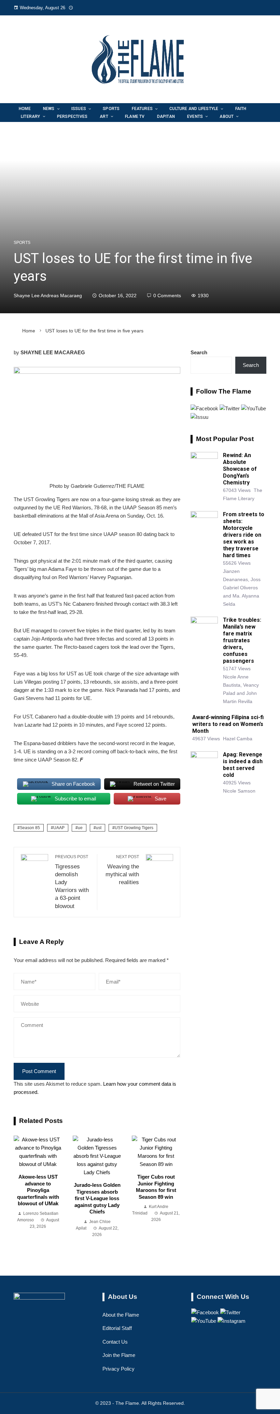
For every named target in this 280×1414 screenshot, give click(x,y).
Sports (22, 243)
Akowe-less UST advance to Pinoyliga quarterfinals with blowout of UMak (38, 1190)
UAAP (59, 827)
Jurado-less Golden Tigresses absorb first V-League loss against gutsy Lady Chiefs (97, 1198)
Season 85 (30, 827)
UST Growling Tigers (134, 827)
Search (199, 352)
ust (98, 827)
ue (80, 827)
